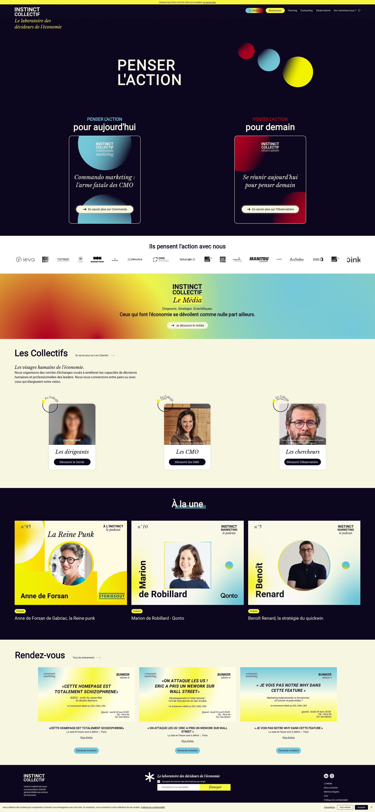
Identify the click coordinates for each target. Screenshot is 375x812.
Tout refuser (345, 807)
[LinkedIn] (326, 776)
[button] (291, 10)
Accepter (361, 807)
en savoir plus (209, 2)
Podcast (20, 611)
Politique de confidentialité (336, 800)
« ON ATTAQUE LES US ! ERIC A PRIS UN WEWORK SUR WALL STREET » (187, 729)
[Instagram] (332, 776)
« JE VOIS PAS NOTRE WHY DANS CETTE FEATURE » (288, 728)
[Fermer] (371, 807)
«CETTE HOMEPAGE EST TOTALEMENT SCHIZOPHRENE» (86, 728)
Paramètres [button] (329, 807)
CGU (326, 796)
